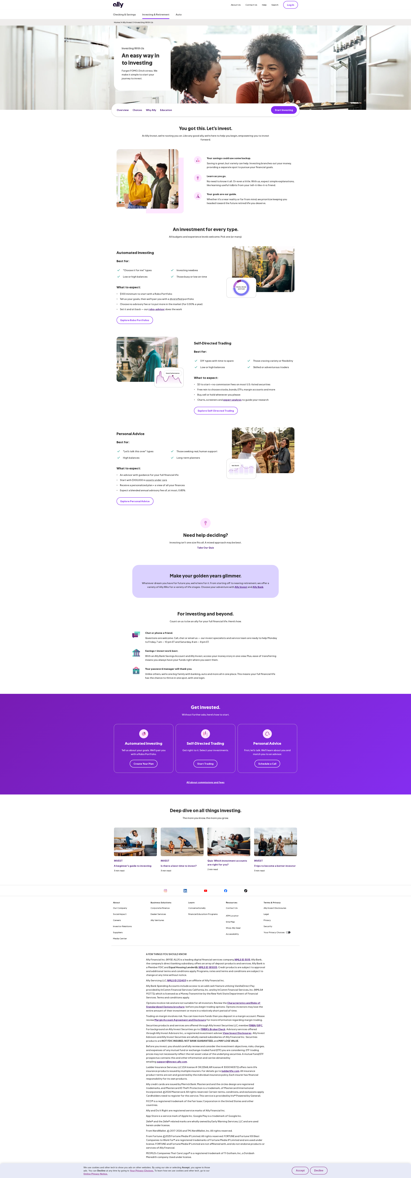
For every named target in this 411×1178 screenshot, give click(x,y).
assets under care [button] (156, 479)
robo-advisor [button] (157, 309)
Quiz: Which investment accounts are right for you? (227, 862)
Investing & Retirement (155, 14)
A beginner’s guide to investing (132, 865)
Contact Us (251, 4)
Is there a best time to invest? (179, 865)
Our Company (120, 908)
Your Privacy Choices (274, 932)
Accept (300, 1170)
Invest (118, 860)
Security (268, 926)
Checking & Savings (124, 14)
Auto (179, 14)
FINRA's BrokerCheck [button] (213, 1029)
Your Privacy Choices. (142, 1170)
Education (166, 109)
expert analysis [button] (232, 399)
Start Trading (205, 763)
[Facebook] (226, 890)
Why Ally (151, 109)
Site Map (230, 921)
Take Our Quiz (205, 547)
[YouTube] (206, 890)
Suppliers (118, 932)
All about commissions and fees (205, 782)
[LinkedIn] (185, 890)
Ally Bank (258, 586)
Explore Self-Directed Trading (216, 410)
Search (274, 4)
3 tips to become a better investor (275, 865)
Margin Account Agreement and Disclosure (180, 1019)
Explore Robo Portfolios (134, 320)
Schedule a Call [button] (267, 763)
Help (264, 4)
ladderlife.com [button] (230, 1070)
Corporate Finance (160, 908)
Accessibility (232, 934)
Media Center (120, 938)
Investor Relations (122, 926)
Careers (117, 920)
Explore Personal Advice (135, 501)
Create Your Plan (144, 763)
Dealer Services (158, 914)
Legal (266, 914)
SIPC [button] (259, 1025)
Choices (137, 109)
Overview (123, 109)
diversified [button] (176, 298)
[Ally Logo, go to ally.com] (118, 5)
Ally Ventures (157, 920)
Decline (318, 1170)
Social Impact (120, 914)
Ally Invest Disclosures (275, 908)
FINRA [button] (252, 1025)
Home (117, 22)
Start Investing (284, 109)
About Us (236, 4)
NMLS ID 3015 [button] (242, 959)
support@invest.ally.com (172, 1061)
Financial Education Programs (203, 914)
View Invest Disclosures (237, 1032)
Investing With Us (144, 22)
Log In (290, 4)
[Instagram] (165, 890)
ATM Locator (232, 915)
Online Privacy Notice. (95, 1174)
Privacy (267, 920)
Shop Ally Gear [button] (233, 927)
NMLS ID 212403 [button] (176, 980)
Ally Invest (127, 22)
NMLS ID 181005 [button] (208, 967)
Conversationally (197, 908)
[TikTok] (246, 890)
